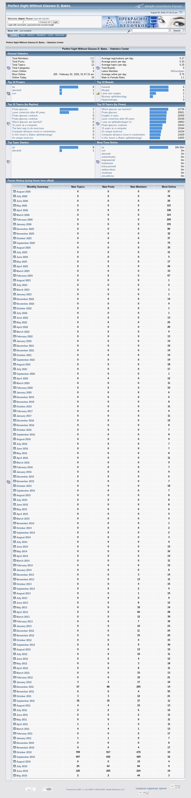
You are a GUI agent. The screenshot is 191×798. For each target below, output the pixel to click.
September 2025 (25, 243)
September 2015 (25, 490)
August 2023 (23, 280)
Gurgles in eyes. (110, 115)
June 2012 (22, 658)
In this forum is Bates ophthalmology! (32, 134)
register (45, 18)
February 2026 (24, 219)
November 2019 (25, 401)
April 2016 (22, 458)
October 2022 (24, 308)
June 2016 (22, 448)
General (105, 87)
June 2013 (22, 602)
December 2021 (25, 345)
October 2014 (24, 528)
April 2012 (22, 668)
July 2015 (21, 500)
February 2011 (24, 733)
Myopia (105, 90)
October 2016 (24, 430)
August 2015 (23, 495)
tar (13, 87)
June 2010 (22, 771)
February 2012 (24, 677)
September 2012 (25, 644)
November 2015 (25, 481)
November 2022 (25, 303)
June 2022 (22, 317)
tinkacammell (108, 166)
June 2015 (22, 504)
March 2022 (22, 331)
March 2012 (22, 672)
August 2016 (23, 439)
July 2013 (21, 598)
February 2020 (24, 387)
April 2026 (22, 210)
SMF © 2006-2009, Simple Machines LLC (107, 789)
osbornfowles (108, 156)
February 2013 (24, 621)
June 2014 (22, 546)
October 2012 (24, 640)
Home (14, 35)
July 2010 (21, 766)
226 (92, 58)
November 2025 (25, 233)
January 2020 (24, 392)
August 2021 (23, 364)
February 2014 (24, 565)
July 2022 (21, 313)
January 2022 (24, 341)
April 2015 (22, 514)
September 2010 (25, 757)
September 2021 (25, 359)
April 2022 (22, 327)
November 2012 (25, 635)
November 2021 (25, 350)
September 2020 (25, 373)
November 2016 (25, 425)
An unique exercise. (23, 137)
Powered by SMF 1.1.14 (76, 789)
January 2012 (24, 682)
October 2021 (24, 355)
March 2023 (22, 289)
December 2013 (25, 574)
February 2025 (24, 275)
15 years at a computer (24, 125)
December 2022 (25, 299)
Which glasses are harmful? (27, 122)
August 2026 (23, 191)
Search (31, 35)
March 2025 (22, 271)
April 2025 (22, 266)
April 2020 (22, 378)
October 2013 (24, 584)
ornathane (106, 172)
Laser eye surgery (111, 93)
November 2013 (25, 579)
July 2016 (21, 444)
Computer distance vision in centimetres (34, 131)
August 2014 (23, 537)
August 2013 (23, 593)
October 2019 (24, 406)
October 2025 (24, 238)
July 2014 (21, 542)
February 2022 (24, 336)
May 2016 (21, 453)
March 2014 (22, 560)
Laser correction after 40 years (28, 112)
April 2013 (22, 612)
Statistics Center (55, 42)
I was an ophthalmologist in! (116, 122)
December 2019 (25, 397)
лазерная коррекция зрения (151, 788)
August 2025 (23, 247)
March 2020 (22, 383)
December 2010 (25, 743)
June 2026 (22, 201)
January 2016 (24, 472)
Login (50, 35)
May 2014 (21, 551)
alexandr (16, 90)
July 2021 (21, 369)
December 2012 (25, 630)
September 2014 (25, 532)
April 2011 (22, 724)
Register (59, 35)
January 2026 (24, 224)
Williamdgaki (177, 71)
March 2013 (22, 616)
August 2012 (23, 649)
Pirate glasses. (20, 109)
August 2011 (23, 705)
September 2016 (25, 434)
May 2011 (21, 719)
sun (14, 93)
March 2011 (22, 729)
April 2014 (22, 556)
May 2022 (21, 322)
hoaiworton (107, 163)
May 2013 (21, 607)
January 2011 (23, 738)
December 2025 (25, 229)
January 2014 (24, 570)
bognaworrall (108, 160)
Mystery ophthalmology (114, 96)
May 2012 (21, 663)
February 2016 (24, 467)
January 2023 (24, 294)
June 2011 (22, 715)
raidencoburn (108, 169)
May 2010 (21, 775)
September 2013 (25, 588)
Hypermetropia (109, 99)
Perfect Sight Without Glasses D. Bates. (25, 42)
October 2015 (24, 486)
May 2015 (21, 509)
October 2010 (24, 752)
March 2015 (22, 518)
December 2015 (25, 476)
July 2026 (21, 196)
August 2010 (23, 761)
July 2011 (21, 710)
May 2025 (21, 261)
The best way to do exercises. (28, 128)
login (35, 18)
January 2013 (24, 626)
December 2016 (25, 420)
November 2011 (25, 691)
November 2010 (25, 747)
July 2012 (21, 654)
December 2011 (25, 686)
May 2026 (21, 205)
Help (23, 35)
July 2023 (21, 285)
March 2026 (22, 215)
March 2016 (22, 462)
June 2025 (22, 257)
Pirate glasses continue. (25, 115)
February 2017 (24, 411)
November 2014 (25, 523)
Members (41, 35)
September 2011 (25, 701)
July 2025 (21, 252)
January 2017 (24, 416)
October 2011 (23, 696)
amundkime (107, 176)
